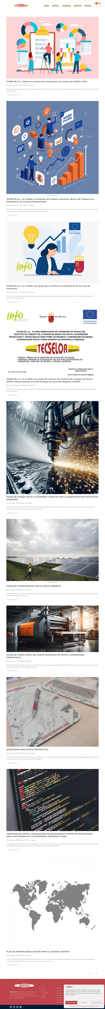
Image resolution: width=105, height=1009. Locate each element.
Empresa (55, 5)
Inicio (46, 5)
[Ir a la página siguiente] (96, 973)
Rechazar (84, 1002)
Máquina (32, 85)
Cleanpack (66, 5)
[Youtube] (20, 1007)
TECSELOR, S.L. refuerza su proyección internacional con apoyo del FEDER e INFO (46, 81)
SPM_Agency (11, 503)
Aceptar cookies (71, 1002)
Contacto (77, 5)
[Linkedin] (17, 1007)
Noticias (88, 5)
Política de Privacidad (86, 1006)
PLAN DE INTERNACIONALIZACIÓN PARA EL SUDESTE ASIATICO (38, 952)
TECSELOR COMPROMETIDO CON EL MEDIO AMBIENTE (33, 586)
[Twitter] (10, 1007)
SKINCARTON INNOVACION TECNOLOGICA (27, 749)
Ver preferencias (96, 1002)
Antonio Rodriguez (13, 85)
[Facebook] (14, 1007)
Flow (28, 753)
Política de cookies (70, 995)
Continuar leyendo (13, 95)
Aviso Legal (96, 1006)
